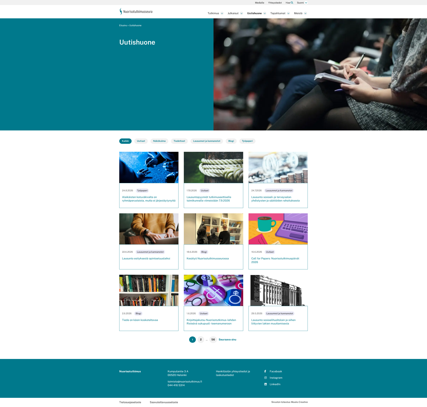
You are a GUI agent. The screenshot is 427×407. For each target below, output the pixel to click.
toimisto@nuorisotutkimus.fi (185, 381)
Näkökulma (159, 141)
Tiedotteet (179, 141)
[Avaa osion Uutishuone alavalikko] (264, 13)
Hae (288, 3)
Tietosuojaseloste (130, 402)
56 (213, 339)
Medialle (259, 3)
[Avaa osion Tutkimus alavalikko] (222, 13)
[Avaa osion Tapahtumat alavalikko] (288, 13)
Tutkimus (213, 13)
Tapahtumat (277, 13)
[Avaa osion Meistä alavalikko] (305, 13)
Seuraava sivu (227, 339)
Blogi (231, 141)
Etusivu (123, 25)
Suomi (300, 3)
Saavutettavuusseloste (164, 402)
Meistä (298, 13)
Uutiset (141, 141)
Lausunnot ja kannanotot (206, 141)
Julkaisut (233, 13)
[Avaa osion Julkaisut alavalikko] (241, 13)
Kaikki (125, 141)
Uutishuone (254, 13)
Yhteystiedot (275, 3)
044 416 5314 (176, 385)
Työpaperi (247, 141)
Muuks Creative (299, 402)
